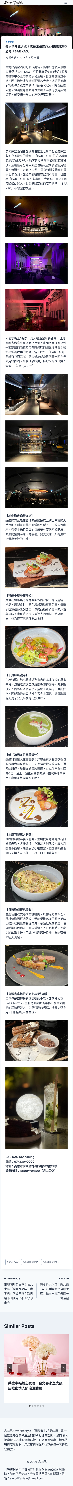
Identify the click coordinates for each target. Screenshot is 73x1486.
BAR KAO (13, 1261)
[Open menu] (66, 2)
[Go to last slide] (9, 1368)
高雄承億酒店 (31, 1261)
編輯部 (12, 57)
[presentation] (36, 1355)
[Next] (63, 1368)
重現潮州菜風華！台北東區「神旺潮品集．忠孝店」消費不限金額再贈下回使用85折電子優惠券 (18, 1290)
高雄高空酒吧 (51, 1261)
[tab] (30, 1406)
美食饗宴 (9, 42)
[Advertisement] (36, 1216)
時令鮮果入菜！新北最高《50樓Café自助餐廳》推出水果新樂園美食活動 (54, 1288)
